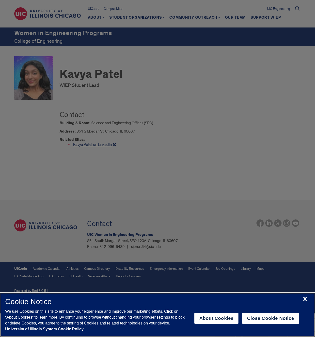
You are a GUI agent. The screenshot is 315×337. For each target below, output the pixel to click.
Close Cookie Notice (270, 318)
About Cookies (216, 318)
